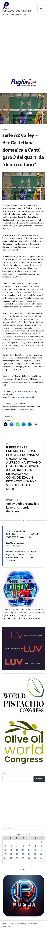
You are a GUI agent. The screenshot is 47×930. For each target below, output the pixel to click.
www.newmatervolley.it (18, 406)
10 (5, 850)
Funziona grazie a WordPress (13, 924)
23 (41, 854)
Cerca (5, 774)
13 (23, 850)
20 (23, 854)
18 (11, 854)
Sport (5, 130)
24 (5, 858)
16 (41, 850)
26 (17, 858)
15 (35, 850)
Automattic (8, 927)
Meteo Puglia (6, 828)
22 (35, 854)
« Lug (23, 869)
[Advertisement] (23, 49)
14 (29, 850)
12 (17, 850)
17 (5, 854)
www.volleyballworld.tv (26, 397)
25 (11, 858)
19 (17, 854)
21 (29, 854)
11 (11, 850)
